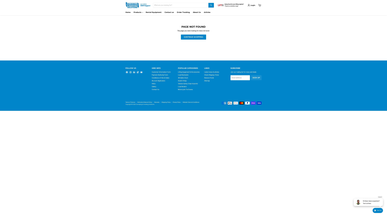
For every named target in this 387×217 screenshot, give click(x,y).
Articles (207, 12)
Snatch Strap (182, 81)
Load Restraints (183, 75)
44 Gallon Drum (183, 78)
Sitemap (207, 81)
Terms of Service (130, 102)
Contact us (169, 12)
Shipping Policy (166, 102)
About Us (197, 12)
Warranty (156, 102)
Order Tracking (183, 12)
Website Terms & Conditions (191, 102)
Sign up (256, 78)
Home (128, 12)
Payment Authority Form (160, 75)
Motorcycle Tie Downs (185, 89)
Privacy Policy (176, 102)
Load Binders (182, 87)
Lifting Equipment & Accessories (189, 72)
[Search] (211, 5)
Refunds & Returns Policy (144, 102)
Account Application (158, 81)
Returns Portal (209, 78)
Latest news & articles (211, 72)
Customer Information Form (161, 72)
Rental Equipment (154, 12)
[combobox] (180, 5)
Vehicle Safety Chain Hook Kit (188, 84)
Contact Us (155, 89)
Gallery (154, 87)
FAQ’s (154, 84)
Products (138, 12)
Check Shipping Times (211, 75)
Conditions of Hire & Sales (160, 78)
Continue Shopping (193, 37)
